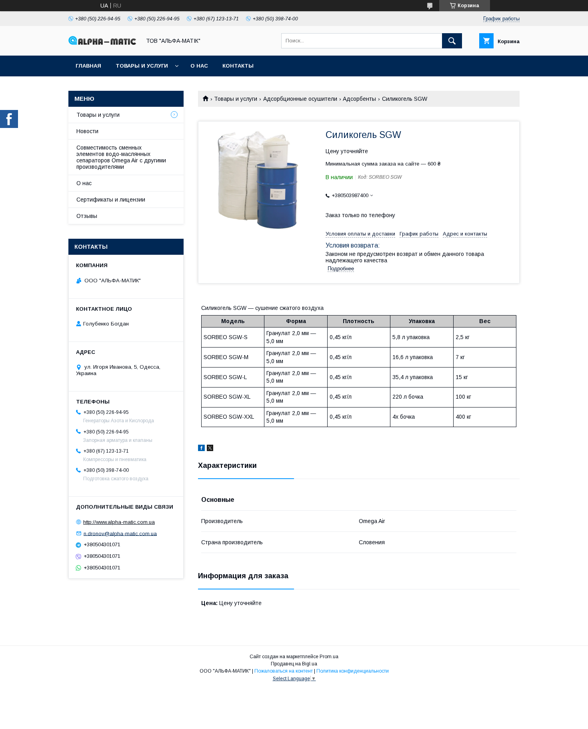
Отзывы (86, 216)
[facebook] (201, 449)
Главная (88, 66)
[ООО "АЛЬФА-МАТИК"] (102, 43)
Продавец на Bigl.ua (294, 664)
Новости (87, 131)
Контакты (238, 66)
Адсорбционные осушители (300, 99)
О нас (199, 66)
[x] (210, 449)
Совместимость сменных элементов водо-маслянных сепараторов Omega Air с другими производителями (121, 157)
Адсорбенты (359, 99)
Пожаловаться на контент (283, 671)
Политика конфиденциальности (352, 671)
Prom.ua (329, 656)
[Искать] (452, 40)
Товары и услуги (142, 66)
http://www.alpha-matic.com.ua (119, 522)
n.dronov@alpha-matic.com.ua (120, 533)
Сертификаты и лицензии (110, 199)
